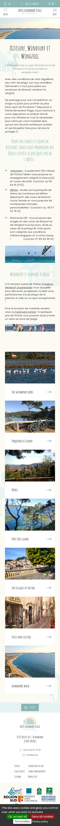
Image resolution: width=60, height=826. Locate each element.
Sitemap (17, 776)
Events (17, 766)
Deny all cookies (42, 816)
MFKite (14, 190)
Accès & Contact (32, 4)
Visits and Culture (21, 637)
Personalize (22, 821)
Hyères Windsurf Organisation (29, 285)
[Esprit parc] (15, 791)
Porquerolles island (22, 441)
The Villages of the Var (23, 588)
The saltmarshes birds (22, 392)
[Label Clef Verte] (29, 791)
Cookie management (37, 771)
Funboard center (25, 312)
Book (55, 14)
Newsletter (32, 776)
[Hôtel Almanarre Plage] (30, 12)
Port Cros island (20, 539)
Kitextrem (17, 171)
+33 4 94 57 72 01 (32, 750)
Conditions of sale (36, 766)
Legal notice (19, 771)
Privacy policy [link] (40, 821)
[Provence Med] (48, 799)
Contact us (32, 755)
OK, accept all (17, 816)
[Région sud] (20, 799)
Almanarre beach (20, 686)
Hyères (15, 490)
